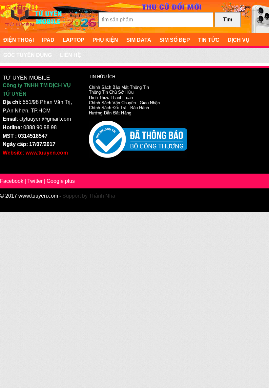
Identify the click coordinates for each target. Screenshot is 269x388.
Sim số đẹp (174, 40)
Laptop (73, 40)
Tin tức (208, 40)
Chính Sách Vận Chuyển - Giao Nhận (124, 102)
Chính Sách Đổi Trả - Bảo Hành (119, 107)
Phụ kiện (105, 40)
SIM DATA (138, 40)
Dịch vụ (239, 40)
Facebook (11, 181)
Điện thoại (18, 40)
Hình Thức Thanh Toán (111, 97)
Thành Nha (102, 196)
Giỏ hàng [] (21, 7)
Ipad (48, 40)
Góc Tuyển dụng (27, 55)
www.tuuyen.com (38, 196)
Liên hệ (70, 55)
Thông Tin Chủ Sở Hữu (111, 92)
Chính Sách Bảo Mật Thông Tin (119, 87)
